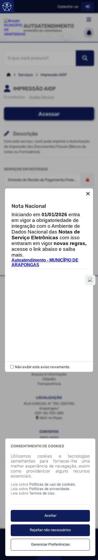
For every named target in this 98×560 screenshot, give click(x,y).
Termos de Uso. (42, 493)
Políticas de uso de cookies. (52, 484)
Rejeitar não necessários (50, 530)
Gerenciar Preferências (50, 544)
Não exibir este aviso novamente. (42, 367)
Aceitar (50, 515)
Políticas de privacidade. (49, 489)
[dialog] (50, 497)
